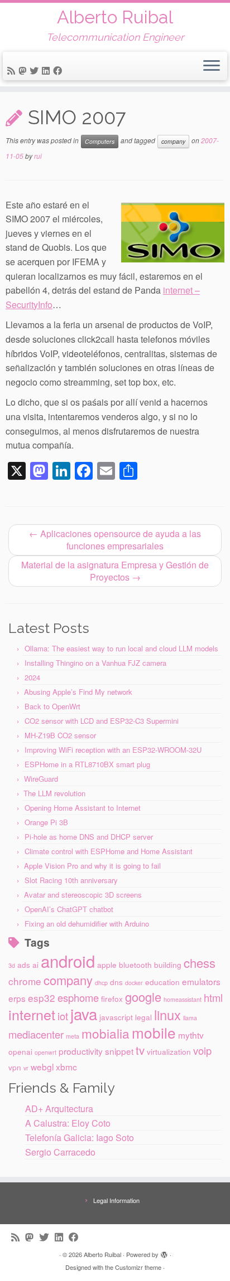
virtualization (169, 1051)
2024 (32, 677)
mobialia (106, 1033)
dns (116, 981)
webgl (42, 1066)
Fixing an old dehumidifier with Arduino (87, 923)
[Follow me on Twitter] (36, 70)
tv (140, 1050)
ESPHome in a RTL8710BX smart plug (87, 764)
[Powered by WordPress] (164, 1252)
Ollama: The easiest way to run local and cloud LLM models (121, 648)
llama (190, 1018)
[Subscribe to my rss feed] (12, 70)
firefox (112, 998)
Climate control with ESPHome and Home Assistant (109, 851)
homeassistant (183, 999)
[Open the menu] (211, 66)
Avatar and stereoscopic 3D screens (83, 894)
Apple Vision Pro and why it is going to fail (92, 865)
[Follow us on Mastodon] (24, 70)
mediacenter (36, 1034)
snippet (119, 1051)
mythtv (191, 1035)
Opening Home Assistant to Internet (83, 807)
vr (25, 1068)
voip (202, 1050)
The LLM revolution (54, 793)
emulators (201, 981)
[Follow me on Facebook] (59, 70)
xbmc (66, 1066)
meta (72, 1036)
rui (38, 155)
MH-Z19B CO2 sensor (60, 735)
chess (199, 962)
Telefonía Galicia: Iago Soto (79, 1137)
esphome (78, 997)
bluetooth (135, 964)
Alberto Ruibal (115, 17)
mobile (154, 1032)
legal (143, 1016)
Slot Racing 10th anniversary (71, 880)
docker (134, 982)
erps (17, 998)
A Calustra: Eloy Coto (68, 1123)
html (213, 997)
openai (20, 1051)
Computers (99, 141)
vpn (14, 1067)
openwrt (45, 1052)
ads (23, 964)
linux (167, 1014)
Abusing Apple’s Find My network (78, 691)
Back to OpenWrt (52, 706)
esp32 (41, 998)
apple (107, 964)
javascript (116, 1016)
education (162, 981)
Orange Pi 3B (46, 822)
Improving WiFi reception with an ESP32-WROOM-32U (113, 749)
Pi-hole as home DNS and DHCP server (89, 836)
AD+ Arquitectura (59, 1108)
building (167, 964)
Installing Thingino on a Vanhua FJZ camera (95, 662)
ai (35, 964)
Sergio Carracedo (60, 1152)
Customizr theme (138, 1267)
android (68, 960)
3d (11, 965)
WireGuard (41, 778)
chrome (24, 981)
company (173, 141)
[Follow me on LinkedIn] (47, 70)
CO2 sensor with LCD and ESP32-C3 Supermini (102, 720)
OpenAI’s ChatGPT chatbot (69, 909)
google (143, 996)
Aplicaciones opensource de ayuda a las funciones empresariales (115, 539)
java (83, 1013)
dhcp (101, 982)
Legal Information (116, 1200)
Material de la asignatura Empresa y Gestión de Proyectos (115, 570)
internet (31, 1014)
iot (63, 1016)
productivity (81, 1051)
